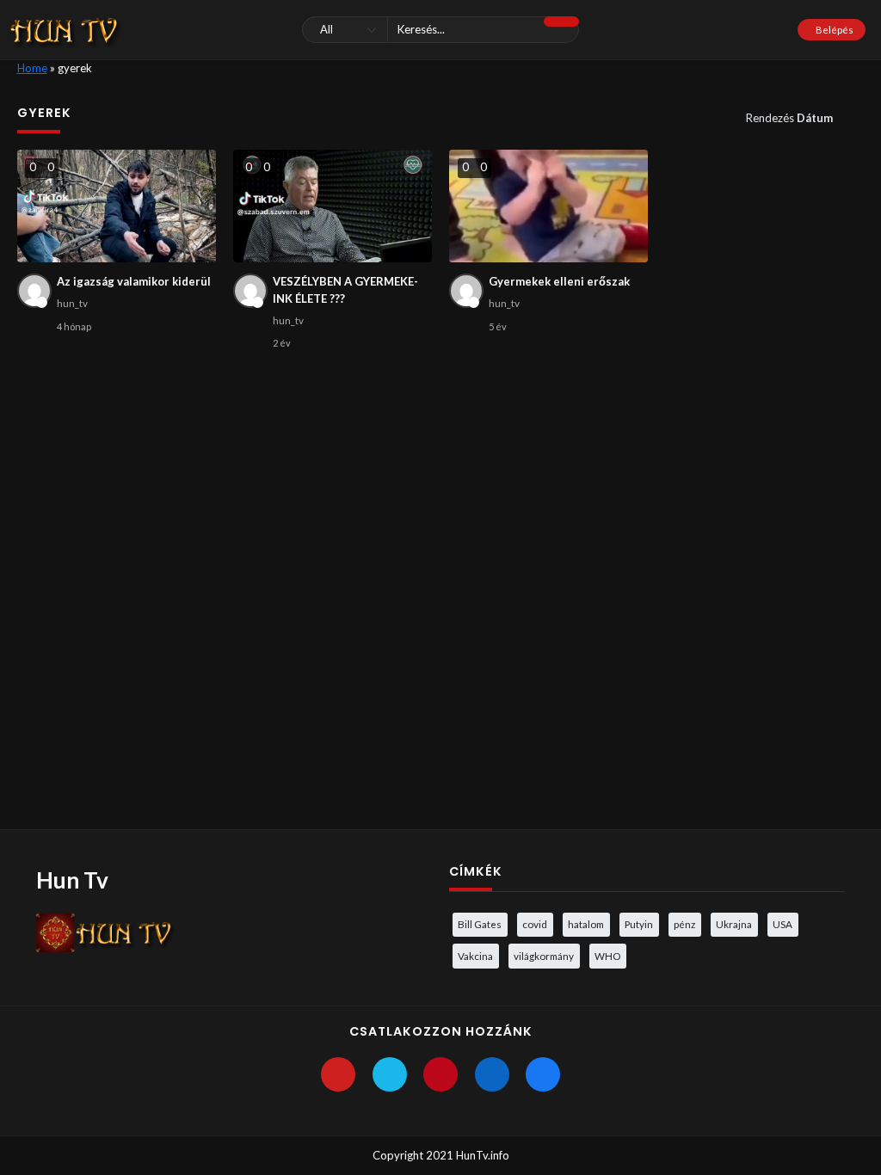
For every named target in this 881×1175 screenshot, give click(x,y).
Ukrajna (734, 924)
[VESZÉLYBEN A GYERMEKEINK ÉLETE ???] (333, 206)
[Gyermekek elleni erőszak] (549, 206)
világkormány (544, 956)
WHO (607, 956)
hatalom (586, 924)
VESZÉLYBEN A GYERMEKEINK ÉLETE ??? (345, 289)
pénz (684, 924)
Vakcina (475, 956)
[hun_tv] (34, 291)
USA (782, 924)
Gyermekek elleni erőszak (559, 281)
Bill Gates (480, 924)
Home (32, 68)
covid (534, 924)
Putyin (639, 924)
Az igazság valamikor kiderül (134, 281)
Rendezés (789, 118)
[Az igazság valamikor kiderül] (117, 206)
